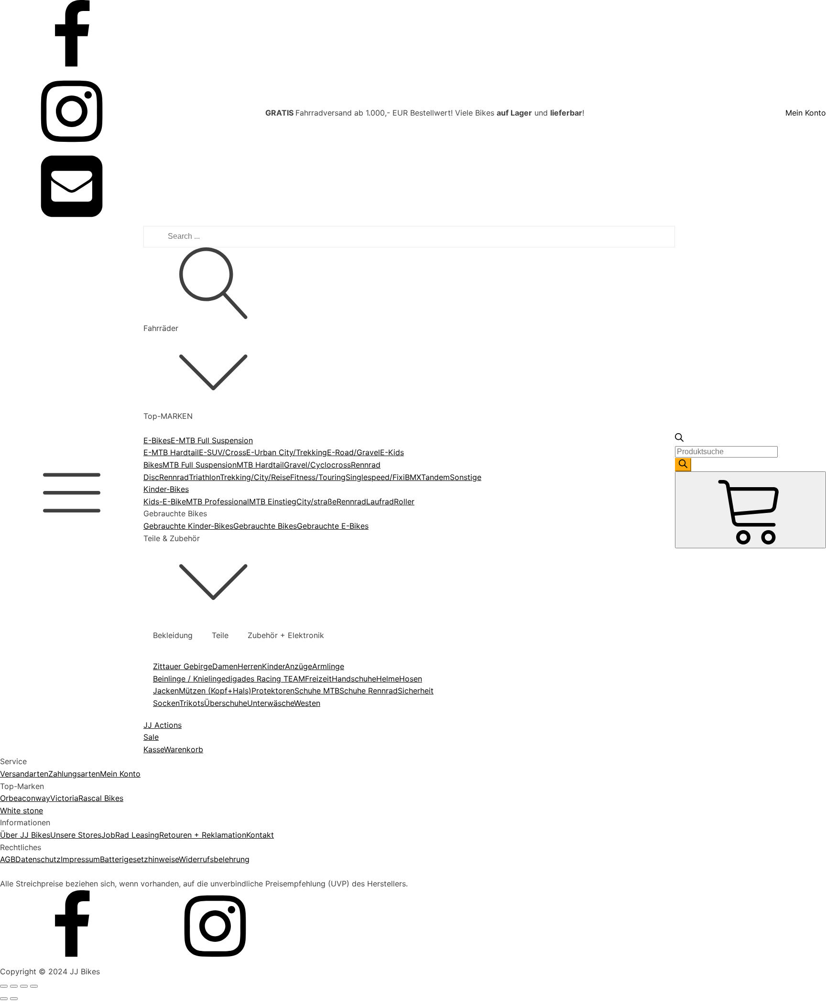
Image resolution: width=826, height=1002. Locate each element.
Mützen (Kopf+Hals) (215, 690)
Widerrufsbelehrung (214, 859)
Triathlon (204, 477)
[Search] (683, 464)
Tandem (435, 477)
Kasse (153, 749)
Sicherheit (416, 690)
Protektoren (272, 690)
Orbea (11, 798)
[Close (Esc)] (4, 986)
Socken (166, 703)
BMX (413, 477)
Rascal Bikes (100, 798)
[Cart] (750, 509)
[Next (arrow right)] (14, 998)
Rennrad (174, 477)
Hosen (410, 678)
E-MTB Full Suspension (212, 440)
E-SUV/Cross (222, 452)
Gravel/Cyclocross (317, 464)
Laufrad (380, 501)
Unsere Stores (75, 835)
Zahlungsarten (74, 773)
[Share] (14, 986)
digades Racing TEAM (265, 678)
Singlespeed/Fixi (375, 477)
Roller (404, 501)
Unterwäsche (270, 703)
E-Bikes (157, 440)
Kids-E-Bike (164, 501)
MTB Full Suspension (200, 464)
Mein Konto (805, 112)
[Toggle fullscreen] (24, 986)
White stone (21, 810)
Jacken (166, 690)
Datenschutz (38, 859)
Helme (387, 678)
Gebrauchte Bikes (265, 526)
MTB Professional (217, 501)
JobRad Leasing (130, 835)
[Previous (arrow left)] (4, 998)
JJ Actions (162, 725)
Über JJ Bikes (25, 835)
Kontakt (260, 835)
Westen (307, 703)
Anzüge (298, 666)
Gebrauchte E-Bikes (333, 526)
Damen (225, 666)
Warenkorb (183, 749)
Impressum (80, 859)
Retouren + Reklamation (202, 835)
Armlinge (328, 666)
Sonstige (465, 477)
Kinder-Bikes (166, 489)
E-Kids (392, 452)
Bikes (153, 464)
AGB (7, 859)
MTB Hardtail (260, 464)
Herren (250, 666)
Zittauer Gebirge (182, 666)
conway (36, 798)
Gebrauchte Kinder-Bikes (188, 526)
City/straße (316, 501)
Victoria (64, 798)
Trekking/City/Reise (255, 477)
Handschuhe (354, 678)
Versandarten (24, 773)
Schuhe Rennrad (368, 690)
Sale (151, 737)
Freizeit (318, 678)
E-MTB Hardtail (171, 452)
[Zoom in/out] (34, 986)
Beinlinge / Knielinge (189, 678)
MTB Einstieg (272, 501)
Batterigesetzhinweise (139, 859)
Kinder (273, 666)
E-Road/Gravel (353, 452)
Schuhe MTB (316, 690)
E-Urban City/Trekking (286, 452)
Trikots (191, 703)
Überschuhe (225, 703)
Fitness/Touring (318, 477)
